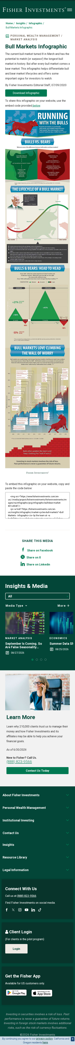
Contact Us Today (37, 770)
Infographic (35, 23)
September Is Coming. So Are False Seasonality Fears (23, 645)
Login (16, 948)
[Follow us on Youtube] (26, 910)
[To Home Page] (34, 10)
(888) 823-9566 (19, 762)
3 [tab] (41, 660)
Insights (20, 23)
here (45, 1042)
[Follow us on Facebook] (7, 910)
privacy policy (44, 1038)
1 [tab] (32, 660)
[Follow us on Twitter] (13, 910)
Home (9, 23)
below (36, 105)
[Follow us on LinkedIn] (33, 910)
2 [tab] (37, 660)
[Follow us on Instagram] (20, 910)
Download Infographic (26, 93)
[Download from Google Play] (16, 993)
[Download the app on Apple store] (42, 993)
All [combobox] (10, 596)
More (62, 605)
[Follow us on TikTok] (40, 910)
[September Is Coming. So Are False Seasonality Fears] (24, 623)
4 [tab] (45, 660)
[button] (21, 795)
